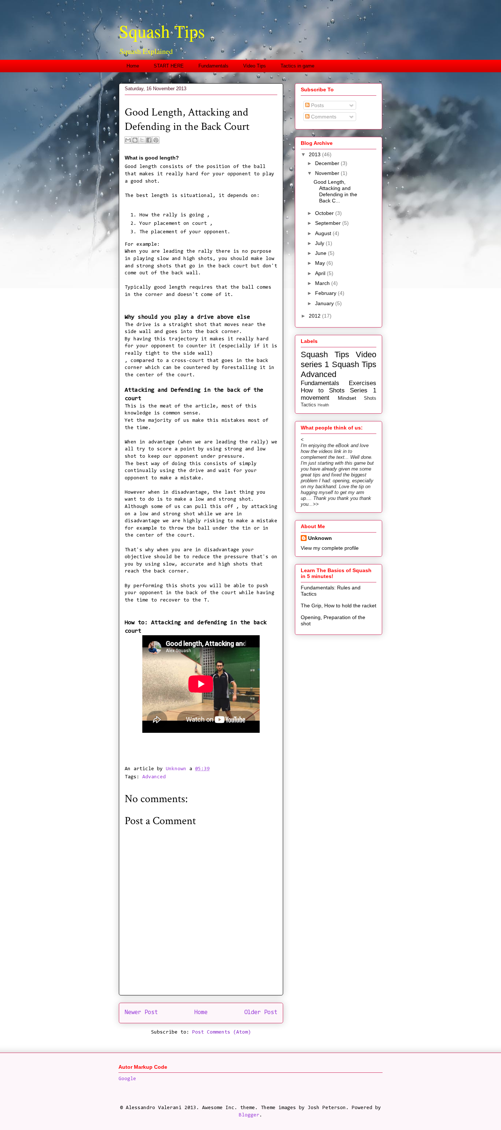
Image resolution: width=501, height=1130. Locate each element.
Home (133, 66)
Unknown (320, 538)
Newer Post (141, 1013)
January (325, 303)
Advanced (154, 777)
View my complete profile (330, 548)
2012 (315, 316)
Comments (323, 117)
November (328, 173)
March (323, 283)
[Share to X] (142, 140)
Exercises (362, 383)
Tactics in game (297, 66)
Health (323, 405)
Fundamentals (213, 66)
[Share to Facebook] (149, 140)
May (320, 263)
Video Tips (254, 66)
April (321, 273)
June (321, 253)
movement (315, 397)
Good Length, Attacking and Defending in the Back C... (335, 191)
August (324, 233)
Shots (370, 398)
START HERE (169, 66)
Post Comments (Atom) (221, 1032)
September (328, 223)
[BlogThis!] (135, 140)
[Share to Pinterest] (156, 140)
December (328, 163)
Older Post (260, 1013)
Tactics (308, 404)
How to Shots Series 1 (338, 390)
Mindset (347, 398)
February (326, 293)
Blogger (249, 1115)
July (320, 243)
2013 (315, 154)
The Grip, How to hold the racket (338, 605)
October (325, 213)
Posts (317, 105)
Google (127, 1079)
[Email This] (128, 140)
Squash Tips (162, 31)
